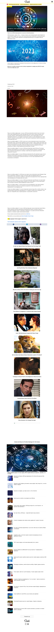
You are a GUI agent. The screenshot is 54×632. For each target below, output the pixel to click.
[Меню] (52, 2)
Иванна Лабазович (11, 30)
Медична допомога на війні (35, 4)
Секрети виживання (24, 4)
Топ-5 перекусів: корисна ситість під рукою (17, 221)
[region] (15, 75)
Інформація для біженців (14, 4)
